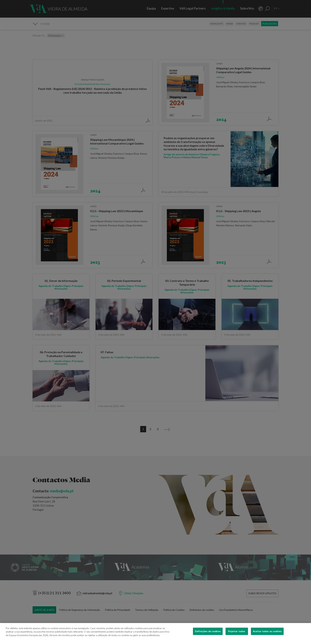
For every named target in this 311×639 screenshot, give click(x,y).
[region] (155, 631)
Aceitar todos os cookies (267, 631)
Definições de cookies (208, 631)
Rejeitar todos (236, 631)
